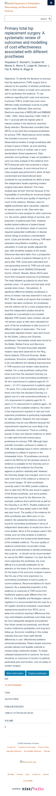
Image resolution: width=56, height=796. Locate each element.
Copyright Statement (13, 751)
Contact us (36, 774)
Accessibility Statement (32, 751)
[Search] (49, 18)
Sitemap (47, 751)
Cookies (19, 774)
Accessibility (28, 780)
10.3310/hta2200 (13, 684)
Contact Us (11, 747)
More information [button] (15, 673)
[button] (51, 2)
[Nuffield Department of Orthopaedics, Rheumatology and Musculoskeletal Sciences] (24, 6)
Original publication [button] (37, 673)
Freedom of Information (27, 747)
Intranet (46, 774)
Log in (27, 774)
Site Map (10, 774)
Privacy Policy (43, 747)
